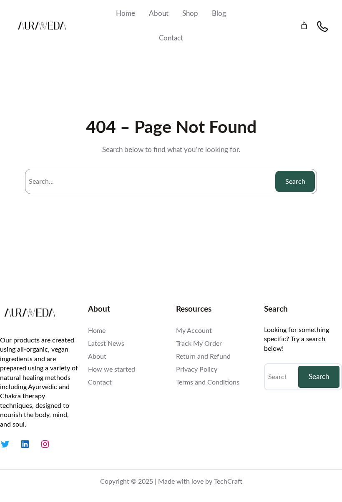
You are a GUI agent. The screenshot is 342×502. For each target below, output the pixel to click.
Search (295, 181)
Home (125, 13)
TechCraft (228, 481)
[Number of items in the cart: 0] (304, 26)
